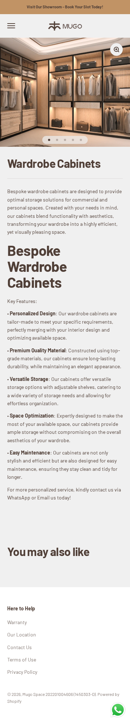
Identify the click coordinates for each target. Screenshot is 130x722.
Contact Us (19, 647)
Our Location (21, 634)
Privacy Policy (22, 672)
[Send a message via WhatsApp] (117, 709)
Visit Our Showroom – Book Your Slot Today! (65, 6)
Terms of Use (21, 659)
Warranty (17, 622)
